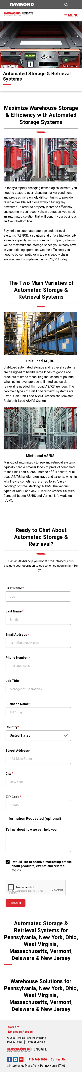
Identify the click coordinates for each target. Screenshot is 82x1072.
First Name (14, 588)
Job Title (12, 681)
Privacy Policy (14, 1041)
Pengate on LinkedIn (15, 1059)
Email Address (16, 634)
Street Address (17, 750)
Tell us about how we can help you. (31, 829)
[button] (58, 4)
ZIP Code (13, 797)
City (8, 773)
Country (12, 727)
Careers (13, 1027)
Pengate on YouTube (21, 1059)
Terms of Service (35, 1041)
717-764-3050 (37, 1059)
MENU (73, 15)
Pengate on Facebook (9, 1059)
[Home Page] (18, 14)
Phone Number (17, 657)
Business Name (17, 704)
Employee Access (20, 1031)
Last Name (14, 611)
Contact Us (58, 1059)
